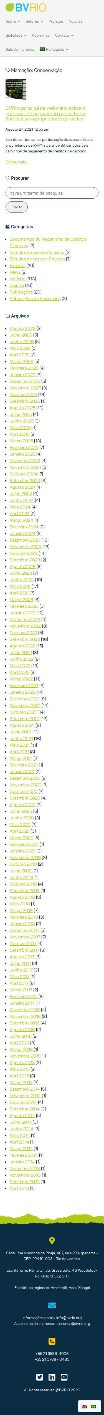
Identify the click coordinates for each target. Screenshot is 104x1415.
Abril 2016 (19, 1042)
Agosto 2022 (22, 646)
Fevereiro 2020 (24, 844)
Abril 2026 (20, 354)
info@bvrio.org (69, 1317)
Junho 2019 (21, 877)
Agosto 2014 (22, 1115)
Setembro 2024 (25, 480)
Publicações (21, 292)
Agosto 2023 (22, 566)
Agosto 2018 (22, 897)
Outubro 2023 (23, 553)
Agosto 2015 (22, 1062)
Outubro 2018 (23, 884)
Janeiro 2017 (22, 1003)
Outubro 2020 (23, 791)
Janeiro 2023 (22, 612)
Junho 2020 (22, 818)
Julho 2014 (21, 1122)
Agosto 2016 (22, 1029)
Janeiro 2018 (22, 923)
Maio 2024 (20, 507)
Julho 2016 (21, 1036)
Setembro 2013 (25, 1181)
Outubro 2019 (23, 864)
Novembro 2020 (25, 784)
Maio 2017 (19, 976)
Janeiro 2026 (22, 374)
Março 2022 (21, 679)
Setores (33, 21)
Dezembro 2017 (24, 930)
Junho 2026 (22, 341)
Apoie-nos (41, 35)
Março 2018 (21, 910)
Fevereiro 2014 (24, 1155)
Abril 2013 (19, 1188)
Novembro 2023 (25, 546)
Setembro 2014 (25, 1109)
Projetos (56, 21)
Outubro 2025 (23, 394)
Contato (62, 35)
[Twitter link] (40, 1378)
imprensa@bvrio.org (73, 1323)
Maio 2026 (20, 348)
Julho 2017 (20, 963)
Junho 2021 (21, 738)
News (15, 272)
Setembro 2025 (25, 401)
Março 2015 (21, 1082)
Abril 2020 (20, 831)
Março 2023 (21, 599)
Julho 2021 (20, 732)
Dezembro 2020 (25, 778)
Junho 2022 (22, 659)
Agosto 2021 (22, 725)
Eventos (18, 265)
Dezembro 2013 (25, 1168)
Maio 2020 (20, 824)
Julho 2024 (21, 493)
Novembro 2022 (25, 626)
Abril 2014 (19, 1142)
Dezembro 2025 (25, 381)
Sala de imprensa (20, 49)
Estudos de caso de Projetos (37, 259)
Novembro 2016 (25, 1016)
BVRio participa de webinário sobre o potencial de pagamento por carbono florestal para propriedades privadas (45, 113)
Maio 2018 (20, 903)
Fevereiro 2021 (24, 765)
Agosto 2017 (22, 956)
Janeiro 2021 (22, 771)
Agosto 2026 (22, 328)
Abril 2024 (20, 513)
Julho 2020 (21, 811)
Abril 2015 (19, 1075)
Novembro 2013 (25, 1175)
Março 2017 (21, 989)
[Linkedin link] (52, 1378)
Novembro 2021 (25, 705)
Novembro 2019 (25, 857)
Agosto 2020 (22, 804)
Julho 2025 (21, 414)
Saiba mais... (17, 162)
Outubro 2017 (23, 943)
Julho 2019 (21, 870)
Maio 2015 (20, 1069)
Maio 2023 (20, 586)
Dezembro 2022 (25, 619)
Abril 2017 (19, 983)
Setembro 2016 (25, 1023)
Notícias (75, 21)
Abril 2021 (19, 751)
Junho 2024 (22, 500)
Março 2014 (21, 1148)
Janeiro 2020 (22, 851)
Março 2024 (21, 520)
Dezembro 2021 (25, 698)
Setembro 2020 (25, 798)
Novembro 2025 (25, 388)
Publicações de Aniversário (35, 298)
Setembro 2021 (24, 718)
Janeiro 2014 (22, 1161)
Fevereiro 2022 (24, 685)
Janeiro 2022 (22, 692)
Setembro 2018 (25, 890)
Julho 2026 (21, 335)
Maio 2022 (20, 665)
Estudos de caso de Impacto (37, 252)
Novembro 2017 (25, 937)
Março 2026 (21, 361)
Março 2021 (21, 758)
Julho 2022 (21, 652)
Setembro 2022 (25, 639)
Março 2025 (21, 440)
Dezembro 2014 (25, 1089)
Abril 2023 (20, 593)
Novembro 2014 (25, 1095)
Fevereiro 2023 (24, 606)
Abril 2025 (19, 434)
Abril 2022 (19, 672)
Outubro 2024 (23, 474)
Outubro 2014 (23, 1102)
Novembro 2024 (25, 467)
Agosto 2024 (22, 487)
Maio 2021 (20, 745)
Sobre (11, 21)
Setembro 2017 (24, 950)
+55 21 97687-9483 (52, 1359)
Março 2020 (21, 837)
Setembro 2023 (25, 560)
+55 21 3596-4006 (52, 1353)
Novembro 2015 (25, 1056)
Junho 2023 (22, 579)
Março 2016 (21, 1049)
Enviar (16, 207)
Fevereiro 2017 (23, 996)
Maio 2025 (20, 427)
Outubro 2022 (23, 632)
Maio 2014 (20, 1135)
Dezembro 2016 (25, 1009)
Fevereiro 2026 (24, 368)
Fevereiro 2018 (24, 917)
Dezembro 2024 (25, 460)
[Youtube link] (64, 1378)
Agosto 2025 (22, 407)
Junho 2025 (22, 421)
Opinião (17, 285)
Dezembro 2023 (25, 540)
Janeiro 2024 (22, 533)
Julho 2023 (21, 573)
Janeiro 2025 (22, 454)
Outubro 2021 (23, 712)
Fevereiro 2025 (24, 447)
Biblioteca (14, 35)
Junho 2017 (21, 970)
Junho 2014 (21, 1128)
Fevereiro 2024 (24, 526)
